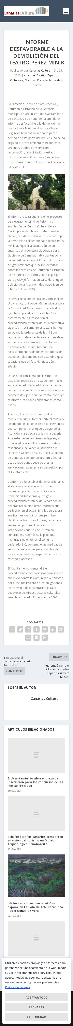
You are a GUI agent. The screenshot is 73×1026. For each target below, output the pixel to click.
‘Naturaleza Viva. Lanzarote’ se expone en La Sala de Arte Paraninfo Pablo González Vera (35, 906)
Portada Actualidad (49, 80)
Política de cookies (17, 987)
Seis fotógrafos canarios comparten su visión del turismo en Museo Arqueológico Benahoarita (35, 840)
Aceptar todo (37, 997)
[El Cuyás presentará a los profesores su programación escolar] (36, 938)
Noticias (30, 80)
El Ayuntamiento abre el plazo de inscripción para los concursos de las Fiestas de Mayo (35, 782)
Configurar (36, 1017)
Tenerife (36, 85)
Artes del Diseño (35, 75)
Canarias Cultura (39, 70)
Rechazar (36, 1007)
